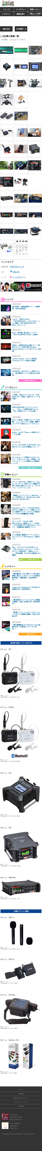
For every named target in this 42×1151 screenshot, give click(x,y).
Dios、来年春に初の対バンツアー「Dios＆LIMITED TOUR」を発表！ (25, 334)
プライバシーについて (21, 1102)
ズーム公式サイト (19, 277)
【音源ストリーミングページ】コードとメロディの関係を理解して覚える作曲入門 (26, 614)
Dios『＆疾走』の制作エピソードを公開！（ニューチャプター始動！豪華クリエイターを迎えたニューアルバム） (26, 422)
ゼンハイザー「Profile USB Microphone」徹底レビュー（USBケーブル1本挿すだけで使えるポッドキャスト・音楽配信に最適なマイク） (26, 524)
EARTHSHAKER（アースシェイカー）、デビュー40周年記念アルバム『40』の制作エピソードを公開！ (25, 409)
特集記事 (15, 272)
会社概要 (21, 1106)
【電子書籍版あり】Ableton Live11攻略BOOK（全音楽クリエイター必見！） (26, 627)
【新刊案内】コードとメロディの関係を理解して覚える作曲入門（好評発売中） (26, 602)
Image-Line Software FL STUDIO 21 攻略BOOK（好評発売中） (26, 588)
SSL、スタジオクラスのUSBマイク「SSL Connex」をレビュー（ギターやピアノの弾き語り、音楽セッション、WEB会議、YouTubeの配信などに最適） (26, 551)
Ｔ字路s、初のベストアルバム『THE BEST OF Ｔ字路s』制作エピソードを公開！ (26, 397)
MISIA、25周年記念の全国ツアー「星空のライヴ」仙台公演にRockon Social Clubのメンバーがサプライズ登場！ (26, 348)
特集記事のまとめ (17, 267)
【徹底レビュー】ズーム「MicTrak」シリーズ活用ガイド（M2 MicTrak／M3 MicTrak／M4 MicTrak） (26, 497)
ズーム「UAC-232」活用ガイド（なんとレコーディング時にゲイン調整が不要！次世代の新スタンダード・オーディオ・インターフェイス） (26, 484)
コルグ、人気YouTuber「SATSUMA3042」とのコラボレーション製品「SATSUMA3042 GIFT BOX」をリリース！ (26, 322)
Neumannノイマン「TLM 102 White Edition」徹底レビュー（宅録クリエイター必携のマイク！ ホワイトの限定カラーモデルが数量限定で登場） (26, 511)
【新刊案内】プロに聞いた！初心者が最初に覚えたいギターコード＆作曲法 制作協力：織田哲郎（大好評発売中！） (26, 576)
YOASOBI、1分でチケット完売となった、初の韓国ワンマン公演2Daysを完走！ (26, 373)
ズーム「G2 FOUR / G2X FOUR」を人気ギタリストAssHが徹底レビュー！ (26, 446)
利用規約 (21, 1094)
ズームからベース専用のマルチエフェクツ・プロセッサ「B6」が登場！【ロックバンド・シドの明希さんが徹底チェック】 (26, 460)
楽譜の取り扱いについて (21, 1098)
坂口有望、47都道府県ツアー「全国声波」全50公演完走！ (26, 308)
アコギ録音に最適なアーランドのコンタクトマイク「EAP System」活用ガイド (26, 537)
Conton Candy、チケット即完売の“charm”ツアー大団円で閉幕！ (24, 360)
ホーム (21, 1089)
